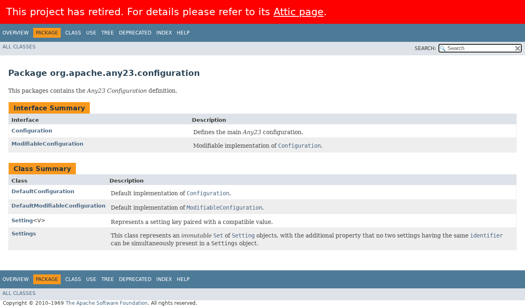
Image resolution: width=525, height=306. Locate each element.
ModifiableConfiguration (47, 144)
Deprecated (135, 33)
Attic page (299, 12)
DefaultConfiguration (42, 191)
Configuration (31, 131)
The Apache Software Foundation (107, 303)
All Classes (19, 47)
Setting (22, 220)
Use (91, 33)
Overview (15, 33)
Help (183, 33)
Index (164, 33)
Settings (23, 234)
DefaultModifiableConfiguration (58, 206)
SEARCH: (425, 48)
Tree (107, 33)
